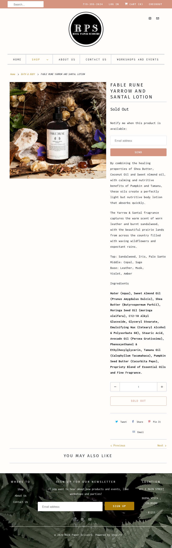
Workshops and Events (138, 59)
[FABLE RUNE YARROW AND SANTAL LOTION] (58, 130)
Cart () (135, 4)
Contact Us (96, 59)
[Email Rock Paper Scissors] (157, 18)
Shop (38, 59)
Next (161, 445)
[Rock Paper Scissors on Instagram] (150, 18)
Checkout (155, 4)
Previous (118, 445)
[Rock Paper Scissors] (86, 31)
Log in (114, 4)
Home (17, 59)
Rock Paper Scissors (79, 535)
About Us (67, 59)
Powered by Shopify (108, 535)
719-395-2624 (93, 4)
